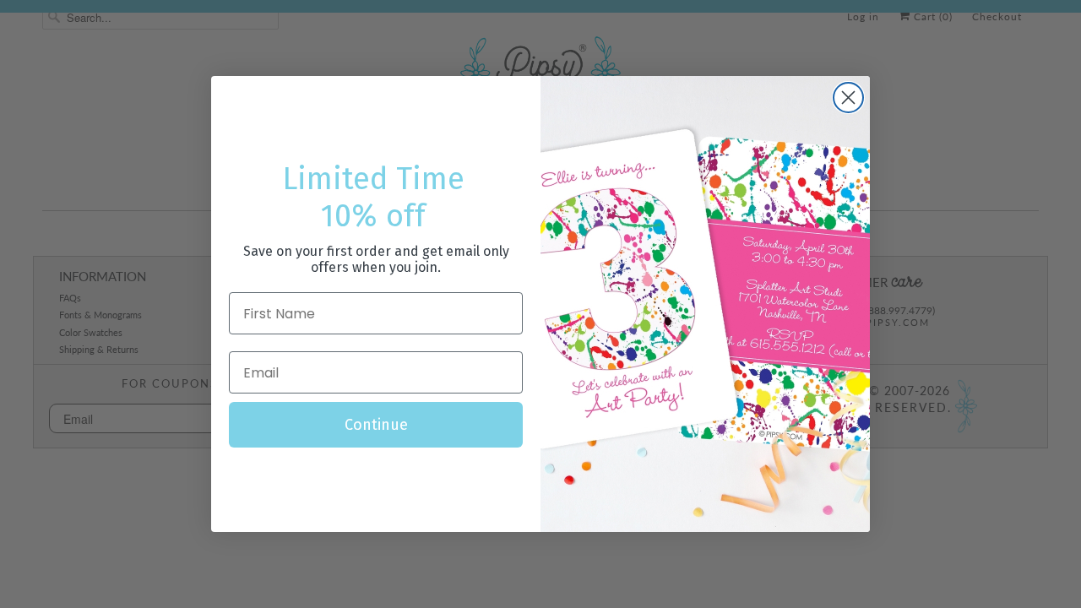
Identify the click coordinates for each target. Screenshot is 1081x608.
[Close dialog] (848, 97)
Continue (376, 424)
